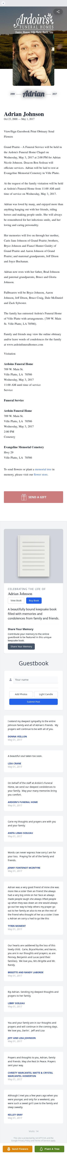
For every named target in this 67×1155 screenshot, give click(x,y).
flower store (40, 474)
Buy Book (34, 600)
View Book (16, 600)
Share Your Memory (21, 646)
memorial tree (43, 469)
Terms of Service (42, 1140)
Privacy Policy (24, 1140)
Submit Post (33, 701)
